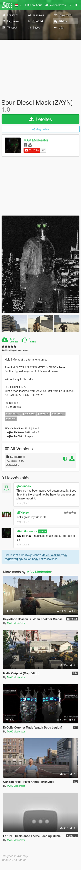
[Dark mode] (70, 5)
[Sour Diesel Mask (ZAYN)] (40, 264)
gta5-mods (23, 486)
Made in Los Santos (14, 860)
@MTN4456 (24, 536)
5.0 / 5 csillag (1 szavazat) (15, 350)
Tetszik (32, 341)
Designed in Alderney (15, 856)
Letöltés (43, 119)
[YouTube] (30, 144)
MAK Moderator (36, 140)
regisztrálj (11, 559)
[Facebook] (25, 144)
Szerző (42, 531)
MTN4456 (22, 512)
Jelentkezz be (51, 555)
